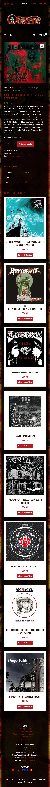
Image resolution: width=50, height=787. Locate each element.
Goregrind (28, 177)
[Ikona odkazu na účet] (11, 35)
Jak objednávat (25, 729)
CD (17, 88)
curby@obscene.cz (28, 758)
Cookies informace (25, 731)
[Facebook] (5, 4)
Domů (6, 88)
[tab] (25, 166)
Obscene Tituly (19, 153)
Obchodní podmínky (25, 737)
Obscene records (14, 156)
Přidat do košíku (25, 144)
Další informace (10, 166)
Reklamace (25, 739)
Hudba (12, 88)
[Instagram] (12, 4)
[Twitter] (8, 4)
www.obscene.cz (28, 760)
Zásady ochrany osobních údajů (25, 734)
